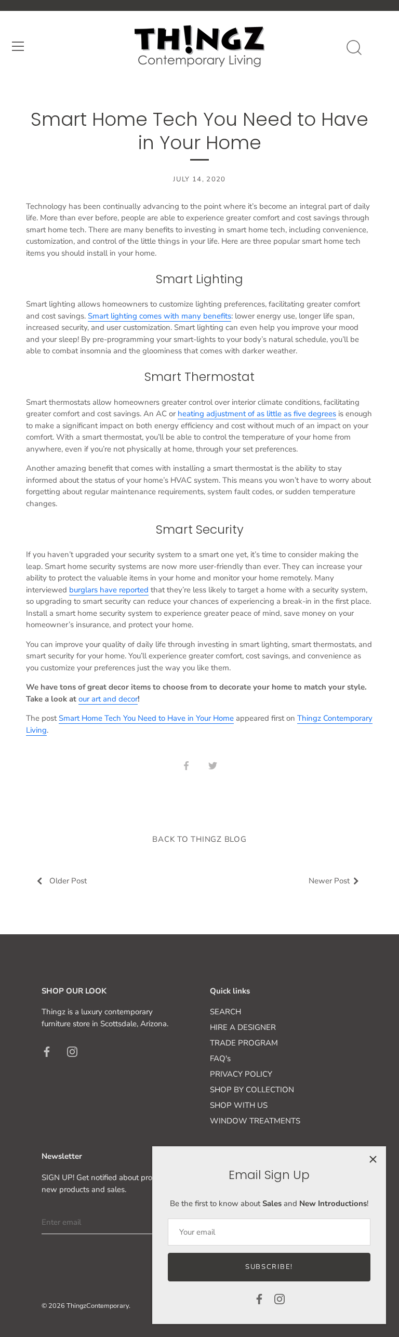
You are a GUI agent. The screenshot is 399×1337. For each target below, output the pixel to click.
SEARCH (225, 1012)
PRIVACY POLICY (241, 1074)
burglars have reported (109, 590)
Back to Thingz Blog (199, 839)
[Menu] (18, 46)
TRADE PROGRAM (244, 1043)
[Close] (373, 1159)
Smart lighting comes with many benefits (159, 316)
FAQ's (220, 1058)
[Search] (353, 47)
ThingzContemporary (97, 1305)
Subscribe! (269, 1267)
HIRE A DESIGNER (243, 1027)
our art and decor (108, 699)
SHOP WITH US (239, 1105)
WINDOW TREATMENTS (255, 1121)
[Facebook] (259, 1298)
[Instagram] (279, 1298)
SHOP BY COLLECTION (252, 1089)
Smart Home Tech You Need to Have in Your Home (146, 718)
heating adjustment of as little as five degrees (257, 413)
